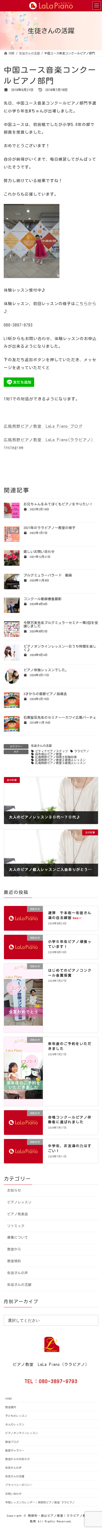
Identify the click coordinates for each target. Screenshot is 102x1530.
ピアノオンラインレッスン (21, 1433)
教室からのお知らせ (17, 1459)
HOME (8, 1398)
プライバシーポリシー (18, 1484)
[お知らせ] (23, 926)
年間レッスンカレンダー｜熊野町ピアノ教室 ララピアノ (40, 1502)
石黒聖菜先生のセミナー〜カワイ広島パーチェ (60, 717)
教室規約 (14, 1261)
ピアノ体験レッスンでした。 (46, 670)
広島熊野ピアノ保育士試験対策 (56, 757)
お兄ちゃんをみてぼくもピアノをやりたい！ (58, 504)
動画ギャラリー (14, 1450)
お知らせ (14, 1190)
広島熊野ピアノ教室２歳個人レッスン (60, 760)
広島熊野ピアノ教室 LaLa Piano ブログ (43, 426)
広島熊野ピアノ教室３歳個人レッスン (60, 763)
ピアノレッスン (19, 1202)
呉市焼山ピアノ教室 (48, 754)
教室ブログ (12, 1441)
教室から (14, 1249)
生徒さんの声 (17, 1273)
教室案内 (10, 1407)
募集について (17, 1237)
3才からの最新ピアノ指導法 (45, 694)
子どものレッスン (16, 1415)
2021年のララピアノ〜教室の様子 (50, 528)
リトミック (16, 1226)
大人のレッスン (14, 1424)
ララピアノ (81, 751)
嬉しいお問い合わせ (39, 551)
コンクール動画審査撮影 (43, 599)
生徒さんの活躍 (41, 745)
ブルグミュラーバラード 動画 (48, 575)
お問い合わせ (13, 1493)
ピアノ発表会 (17, 1214)
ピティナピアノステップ (51, 751)
